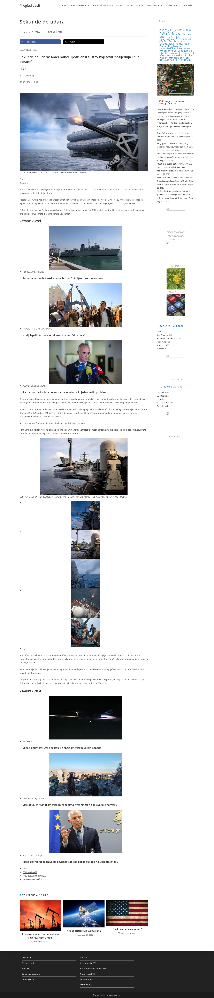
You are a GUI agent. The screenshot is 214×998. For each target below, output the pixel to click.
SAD (24, 868)
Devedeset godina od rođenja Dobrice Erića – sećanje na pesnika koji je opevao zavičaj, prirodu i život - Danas (175, 112)
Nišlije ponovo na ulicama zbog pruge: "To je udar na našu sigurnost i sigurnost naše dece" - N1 (175, 147)
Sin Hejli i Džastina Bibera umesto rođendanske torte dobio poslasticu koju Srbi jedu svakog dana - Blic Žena (174, 123)
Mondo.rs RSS (163, 345)
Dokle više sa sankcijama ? (127, 929)
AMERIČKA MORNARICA (34, 875)
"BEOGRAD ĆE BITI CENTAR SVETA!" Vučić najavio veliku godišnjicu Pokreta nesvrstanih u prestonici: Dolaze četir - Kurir (175, 167)
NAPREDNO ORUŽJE (32, 879)
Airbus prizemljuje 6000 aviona (84, 930)
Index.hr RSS (162, 348)
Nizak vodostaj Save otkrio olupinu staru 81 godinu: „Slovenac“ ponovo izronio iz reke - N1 (175, 157)
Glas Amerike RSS (164, 335)
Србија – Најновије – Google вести (173, 102)
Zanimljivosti (162, 406)
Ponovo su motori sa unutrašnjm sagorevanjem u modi (40, 936)
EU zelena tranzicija (165, 402)
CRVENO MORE (30, 872)
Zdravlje (160, 399)
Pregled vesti (30, 5)
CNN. (132, 203)
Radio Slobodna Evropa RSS (169, 338)
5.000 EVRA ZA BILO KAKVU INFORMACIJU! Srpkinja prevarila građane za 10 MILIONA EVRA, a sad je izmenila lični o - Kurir (175, 181)
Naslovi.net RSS (163, 341)
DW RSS (160, 331)
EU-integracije (163, 395)
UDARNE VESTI (54, 32)
